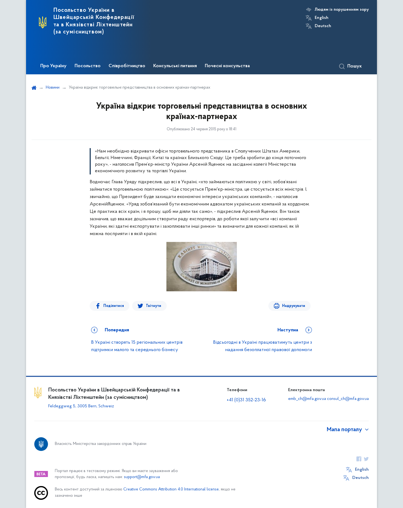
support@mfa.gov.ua (142, 477)
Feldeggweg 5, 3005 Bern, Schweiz (81, 406)
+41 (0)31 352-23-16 (246, 400)
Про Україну (53, 66)
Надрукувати (293, 306)
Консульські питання (175, 66)
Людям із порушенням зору (342, 9)
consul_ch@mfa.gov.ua (348, 399)
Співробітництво (127, 66)
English (321, 18)
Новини (52, 87)
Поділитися (113, 306)
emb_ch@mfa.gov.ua (307, 399)
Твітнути (153, 306)
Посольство (88, 66)
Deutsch (323, 26)
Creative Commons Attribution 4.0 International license (171, 489)
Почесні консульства (227, 66)
